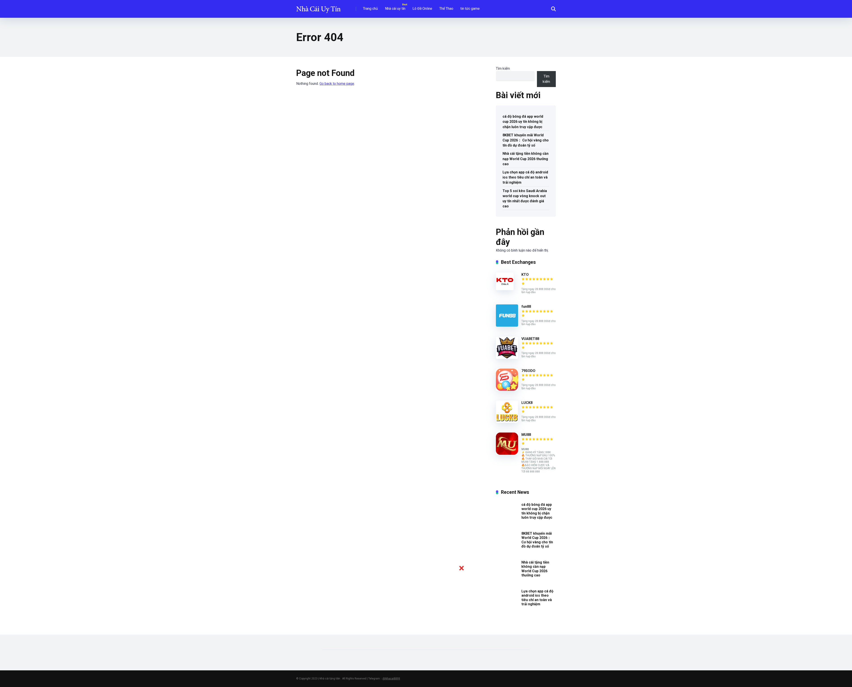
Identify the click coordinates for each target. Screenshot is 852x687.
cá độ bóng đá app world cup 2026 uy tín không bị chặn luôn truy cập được (523, 121)
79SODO (528, 371)
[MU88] (507, 453)
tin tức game (470, 8)
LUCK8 (526, 403)
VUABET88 (530, 339)
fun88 (526, 306)
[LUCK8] (507, 421)
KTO (525, 274)
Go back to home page (337, 83)
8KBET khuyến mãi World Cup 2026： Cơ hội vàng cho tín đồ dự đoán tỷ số (526, 140)
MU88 (526, 435)
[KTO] (505, 289)
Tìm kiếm (503, 68)
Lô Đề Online (422, 8)
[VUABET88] (507, 357)
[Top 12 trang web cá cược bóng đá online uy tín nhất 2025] (318, 7)
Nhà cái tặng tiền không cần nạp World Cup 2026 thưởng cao (525, 158)
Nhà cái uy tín (395, 8)
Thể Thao (446, 8)
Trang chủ (370, 8)
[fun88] (507, 325)
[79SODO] (507, 389)
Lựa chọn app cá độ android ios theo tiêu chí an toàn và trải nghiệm (525, 177)
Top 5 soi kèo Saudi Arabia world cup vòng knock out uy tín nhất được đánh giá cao (525, 198)
